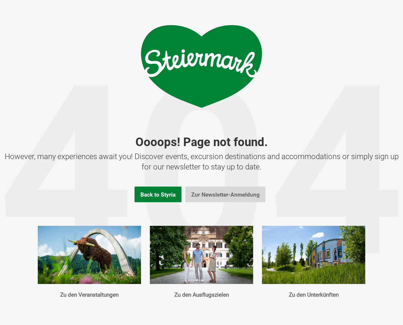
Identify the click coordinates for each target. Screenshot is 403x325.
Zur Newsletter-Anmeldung (225, 194)
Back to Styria (158, 194)
